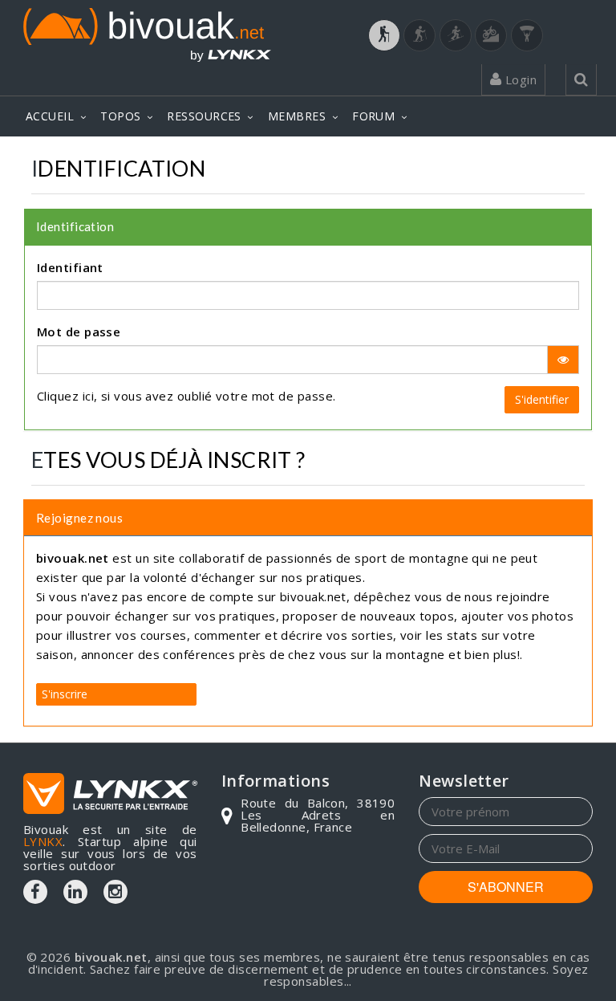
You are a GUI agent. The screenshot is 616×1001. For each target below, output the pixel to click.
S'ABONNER (506, 886)
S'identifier (542, 399)
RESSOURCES (204, 116)
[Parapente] (527, 35)
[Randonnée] (384, 35)
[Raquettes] (419, 35)
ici (88, 396)
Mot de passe (78, 331)
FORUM (373, 116)
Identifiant (70, 267)
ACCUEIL (50, 116)
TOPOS (120, 116)
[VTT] (491, 35)
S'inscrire (64, 694)
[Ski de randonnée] (456, 35)
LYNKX (43, 841)
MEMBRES (297, 116)
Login (519, 79)
